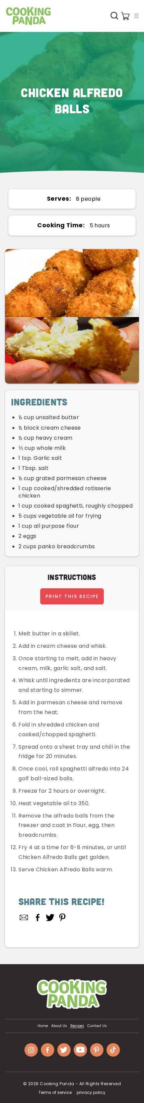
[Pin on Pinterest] (62, 917)
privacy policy (91, 1092)
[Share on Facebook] (37, 917)
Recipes (77, 1026)
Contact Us (97, 1026)
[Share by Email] (24, 917)
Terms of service (55, 1092)
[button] (136, 15)
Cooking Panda (57, 1084)
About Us (59, 1026)
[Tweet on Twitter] (50, 917)
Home (43, 1026)
